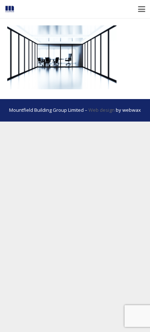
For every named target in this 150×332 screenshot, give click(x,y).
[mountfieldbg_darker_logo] (10, 9)
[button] (141, 9)
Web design (101, 110)
